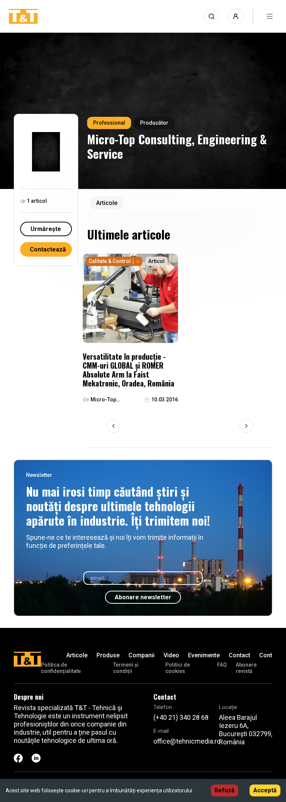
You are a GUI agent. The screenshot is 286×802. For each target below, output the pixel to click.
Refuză (224, 790)
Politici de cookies (177, 668)
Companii (141, 655)
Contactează (48, 249)
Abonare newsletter (143, 597)
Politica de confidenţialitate (61, 668)
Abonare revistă (246, 668)
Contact (239, 655)
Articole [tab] (106, 202)
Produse (108, 655)
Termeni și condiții (126, 668)
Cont (265, 655)
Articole (77, 655)
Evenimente (204, 655)
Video (171, 655)
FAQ (222, 665)
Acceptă (265, 790)
